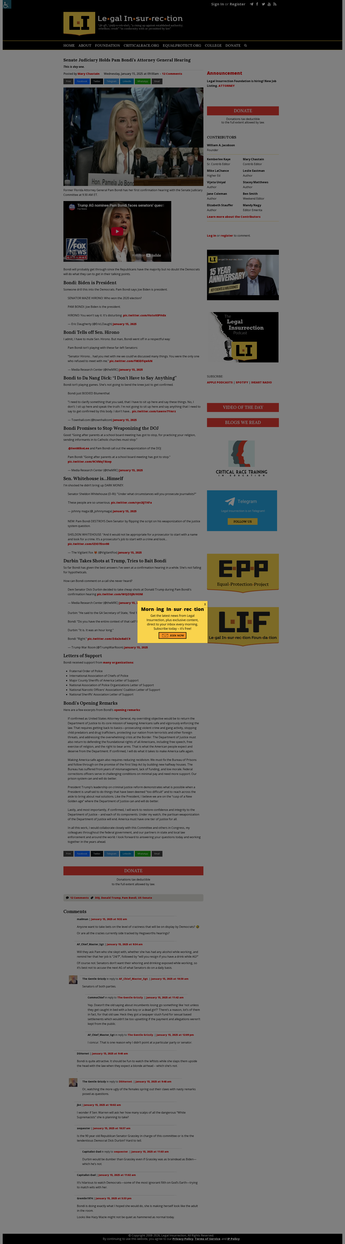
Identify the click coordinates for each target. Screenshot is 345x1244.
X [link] (205, 604)
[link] (172, 604)
